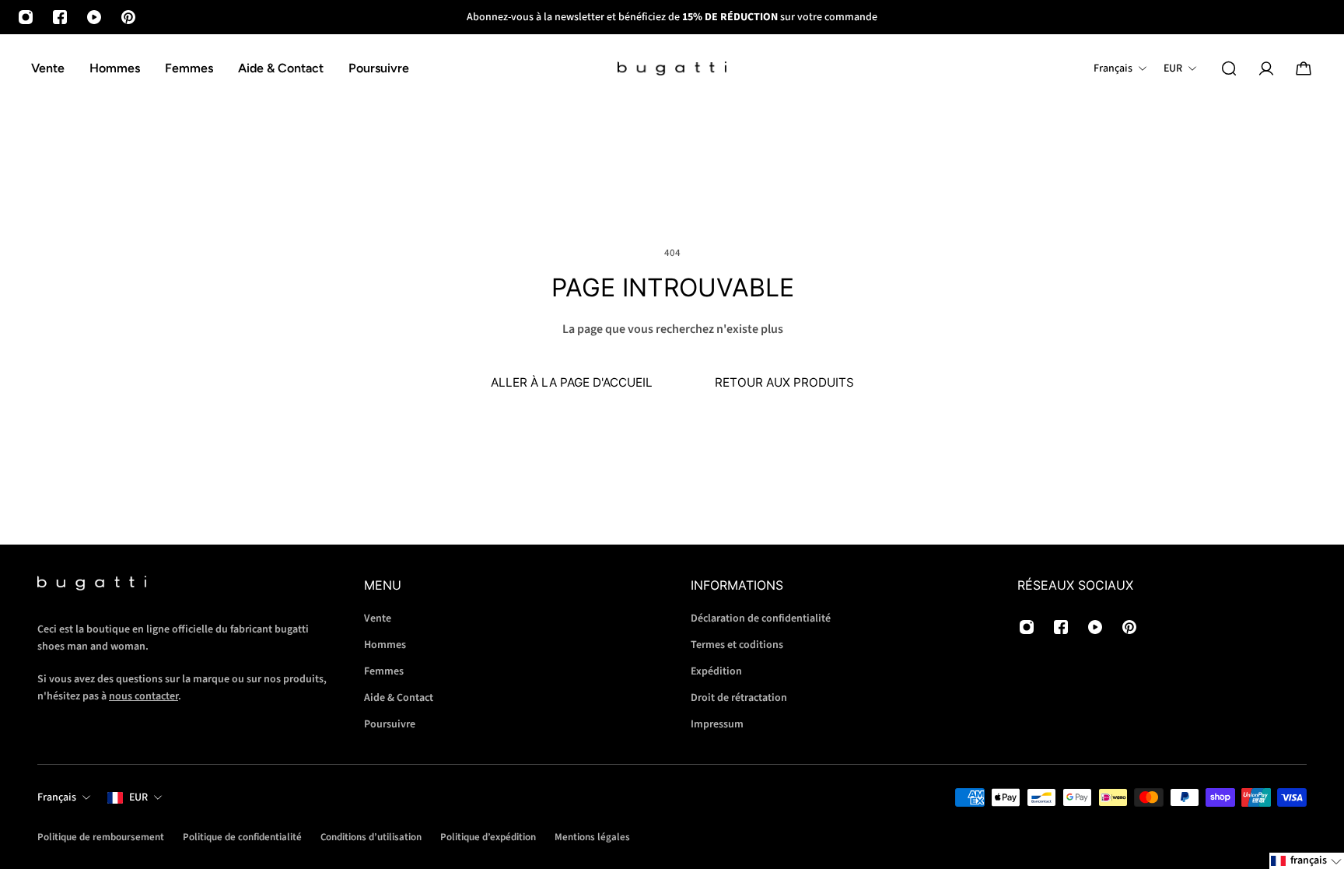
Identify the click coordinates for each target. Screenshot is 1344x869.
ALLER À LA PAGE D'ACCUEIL (572, 382)
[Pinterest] (128, 17)
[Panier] (1303, 68)
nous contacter (143, 696)
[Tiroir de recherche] (1229, 68)
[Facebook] (60, 17)
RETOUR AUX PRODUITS (784, 382)
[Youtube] (94, 17)
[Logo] (672, 69)
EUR (138, 797)
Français (56, 797)
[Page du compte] (1266, 68)
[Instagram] (26, 17)
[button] (1306, 861)
